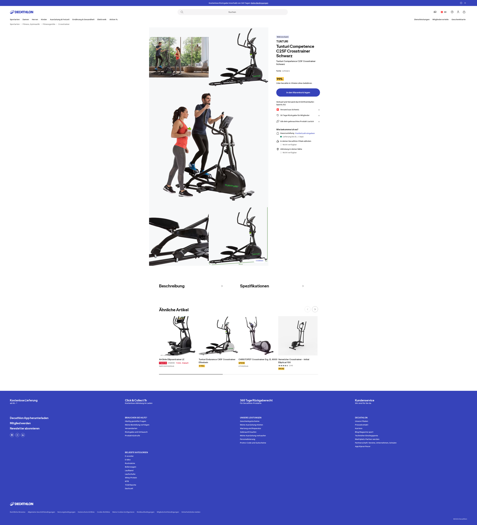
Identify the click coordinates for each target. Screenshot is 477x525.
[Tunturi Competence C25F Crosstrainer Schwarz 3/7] (208, 146)
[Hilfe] (452, 12)
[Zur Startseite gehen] (21, 12)
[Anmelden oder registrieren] (458, 12)
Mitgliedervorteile (441, 19)
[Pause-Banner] (461, 3)
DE (445, 12)
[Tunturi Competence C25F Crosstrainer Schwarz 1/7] (238, 57)
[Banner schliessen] (465, 3)
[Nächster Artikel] (315, 309)
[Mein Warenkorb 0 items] (464, 12)
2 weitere (259, 261)
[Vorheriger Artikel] (308, 309)
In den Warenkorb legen (298, 92)
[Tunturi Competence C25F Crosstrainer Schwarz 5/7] (238, 236)
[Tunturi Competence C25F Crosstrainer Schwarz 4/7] (179, 236)
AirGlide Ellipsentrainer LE (171, 359)
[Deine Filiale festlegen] (435, 12)
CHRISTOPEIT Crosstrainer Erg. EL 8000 (257, 359)
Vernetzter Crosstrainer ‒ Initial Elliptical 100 (293, 361)
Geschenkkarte (459, 19)
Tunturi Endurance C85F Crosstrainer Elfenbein (217, 361)
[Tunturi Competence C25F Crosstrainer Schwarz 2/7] (179, 57)
